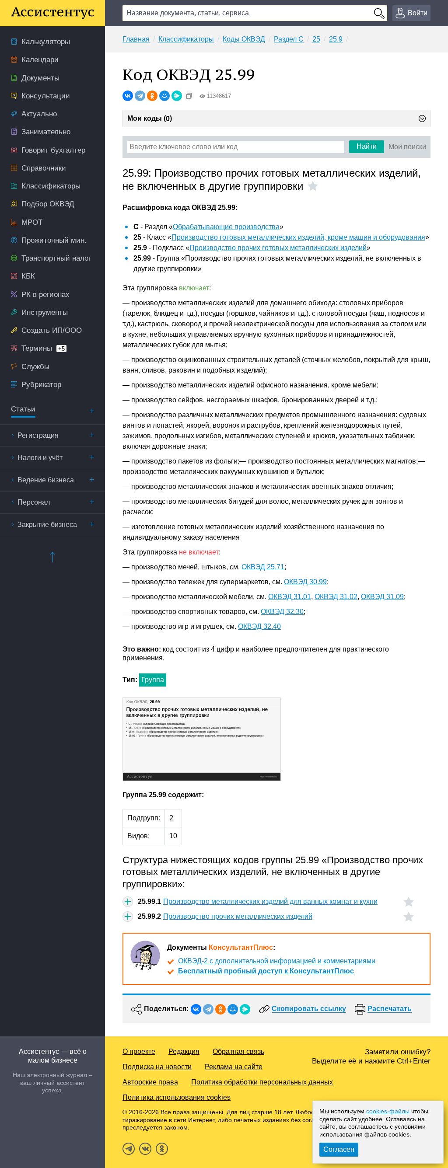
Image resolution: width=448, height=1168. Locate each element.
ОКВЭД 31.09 (382, 596)
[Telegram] (140, 96)
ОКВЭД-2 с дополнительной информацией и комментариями (276, 961)
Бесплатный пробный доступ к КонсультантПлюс (266, 971)
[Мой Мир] (164, 96)
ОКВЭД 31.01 (289, 596)
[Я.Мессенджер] (177, 96)
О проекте (138, 1051)
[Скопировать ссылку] (189, 96)
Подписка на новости (157, 1066)
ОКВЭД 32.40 (259, 626)
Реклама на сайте (233, 1066)
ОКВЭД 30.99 (305, 582)
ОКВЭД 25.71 (263, 567)
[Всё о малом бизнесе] (52, 13)
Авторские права (150, 1082)
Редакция (184, 1051)
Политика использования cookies (176, 1097)
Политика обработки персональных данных (262, 1082)
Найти (367, 146)
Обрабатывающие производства (226, 226)
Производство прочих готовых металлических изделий (278, 247)
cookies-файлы (388, 1111)
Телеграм (128, 1149)
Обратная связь (238, 1051)
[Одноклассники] (152, 96)
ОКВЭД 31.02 (336, 596)
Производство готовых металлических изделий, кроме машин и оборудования (298, 237)
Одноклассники (162, 1149)
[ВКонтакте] (127, 96)
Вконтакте (145, 1149)
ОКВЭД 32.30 (282, 611)
